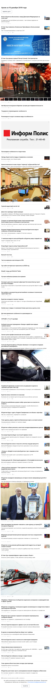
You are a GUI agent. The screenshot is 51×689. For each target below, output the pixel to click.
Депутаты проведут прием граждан (12, 212)
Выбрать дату (7, 11)
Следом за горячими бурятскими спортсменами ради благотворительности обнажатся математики (17, 221)
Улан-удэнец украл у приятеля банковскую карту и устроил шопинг (21, 420)
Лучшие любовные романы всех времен (13, 276)
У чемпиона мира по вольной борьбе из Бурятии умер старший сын (21, 238)
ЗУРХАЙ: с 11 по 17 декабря (9, 319)
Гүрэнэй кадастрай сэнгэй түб (10, 206)
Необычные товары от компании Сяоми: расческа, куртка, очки (20, 308)
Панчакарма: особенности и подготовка (13, 151)
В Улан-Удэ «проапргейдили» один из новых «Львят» (17, 555)
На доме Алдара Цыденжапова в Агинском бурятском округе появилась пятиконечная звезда (20, 230)
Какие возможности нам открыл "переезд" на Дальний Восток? (20, 164)
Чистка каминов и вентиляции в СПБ (12, 260)
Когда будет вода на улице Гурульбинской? (14, 246)
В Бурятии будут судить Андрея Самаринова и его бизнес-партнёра (21, 412)
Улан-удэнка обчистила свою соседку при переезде (17, 663)
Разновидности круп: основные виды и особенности (17, 116)
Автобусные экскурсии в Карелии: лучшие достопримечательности (22, 105)
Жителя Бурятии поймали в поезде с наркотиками (16, 656)
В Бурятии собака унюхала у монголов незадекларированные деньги (22, 427)
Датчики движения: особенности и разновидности (16, 313)
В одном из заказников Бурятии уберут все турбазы (17, 632)
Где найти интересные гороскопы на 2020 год (15, 265)
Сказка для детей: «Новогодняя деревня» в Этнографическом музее (22, 460)
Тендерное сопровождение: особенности (14, 111)
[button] (7, 99)
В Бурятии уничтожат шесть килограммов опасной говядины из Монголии (23, 671)
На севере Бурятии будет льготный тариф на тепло (16, 435)
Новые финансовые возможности (11, 647)
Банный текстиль (6, 254)
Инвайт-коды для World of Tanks (11, 271)
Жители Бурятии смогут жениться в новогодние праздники (19, 639)
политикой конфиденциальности (37, 682)
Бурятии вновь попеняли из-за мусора (12, 394)
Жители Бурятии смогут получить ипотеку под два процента (20, 443)
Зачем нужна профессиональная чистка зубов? (15, 334)
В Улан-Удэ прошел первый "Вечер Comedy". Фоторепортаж (19, 58)
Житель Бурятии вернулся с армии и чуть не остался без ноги (20, 624)
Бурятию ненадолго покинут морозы (12, 299)
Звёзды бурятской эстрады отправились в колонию (17, 157)
